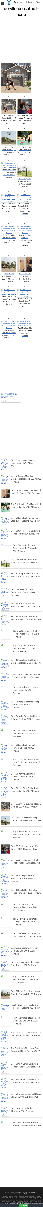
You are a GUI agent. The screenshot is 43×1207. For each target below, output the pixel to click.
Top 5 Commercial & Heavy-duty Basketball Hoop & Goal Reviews (26, 762)
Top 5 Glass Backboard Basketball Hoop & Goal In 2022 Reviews (25, 648)
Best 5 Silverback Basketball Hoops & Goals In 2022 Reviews (26, 690)
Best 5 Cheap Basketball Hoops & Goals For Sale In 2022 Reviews (25, 705)
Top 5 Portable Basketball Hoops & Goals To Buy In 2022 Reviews (26, 922)
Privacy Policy (18, 1194)
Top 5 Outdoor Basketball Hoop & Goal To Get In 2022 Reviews (26, 634)
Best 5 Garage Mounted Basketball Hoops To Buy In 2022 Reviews (26, 479)
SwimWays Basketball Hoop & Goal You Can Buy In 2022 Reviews (25, 951)
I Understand (23, 1205)
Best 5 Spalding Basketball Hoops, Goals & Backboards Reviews (24, 879)
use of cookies (39, 1203)
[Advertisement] (21, 39)
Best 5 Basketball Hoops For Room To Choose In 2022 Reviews (24, 748)
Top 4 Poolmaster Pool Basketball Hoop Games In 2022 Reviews (25, 980)
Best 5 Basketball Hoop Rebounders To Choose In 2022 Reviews (25, 548)
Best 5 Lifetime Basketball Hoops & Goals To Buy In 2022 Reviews (24, 777)
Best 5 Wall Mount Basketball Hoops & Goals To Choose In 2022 (24, 463)
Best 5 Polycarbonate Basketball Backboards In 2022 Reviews (25, 907)
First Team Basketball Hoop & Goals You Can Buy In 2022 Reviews (26, 1021)
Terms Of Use (35, 1192)
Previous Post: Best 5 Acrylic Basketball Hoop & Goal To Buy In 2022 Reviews (9, 395)
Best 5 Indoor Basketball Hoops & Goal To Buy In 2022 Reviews (26, 733)
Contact (26, 1194)
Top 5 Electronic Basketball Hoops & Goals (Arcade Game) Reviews (27, 835)
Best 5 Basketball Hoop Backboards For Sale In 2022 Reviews (24, 592)
